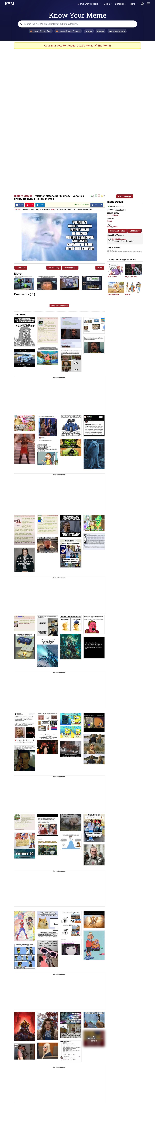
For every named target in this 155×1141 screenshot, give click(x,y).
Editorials (119, 4)
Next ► (100, 268)
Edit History (134, 231)
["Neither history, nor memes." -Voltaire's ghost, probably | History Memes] (59, 237)
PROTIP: (18, 209)
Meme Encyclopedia (88, 4)
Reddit (109, 221)
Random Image (70, 268)
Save (30, 205)
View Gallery (53, 268)
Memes (100, 31)
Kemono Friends (113, 294)
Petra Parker (112, 277)
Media (106, 4)
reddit (115, 227)
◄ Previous (21, 268)
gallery (53, 209)
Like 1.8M (97, 205)
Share (20, 205)
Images (89, 31)
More (132, 4)
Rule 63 (128, 294)
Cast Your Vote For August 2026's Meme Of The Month (77, 45)
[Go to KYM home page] (9, 4)
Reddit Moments (119, 239)
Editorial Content (117, 31)
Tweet (40, 205)
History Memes (23, 195)
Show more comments (59, 306)
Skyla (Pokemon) (131, 277)
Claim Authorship (117, 231)
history (109, 227)
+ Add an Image (124, 196)
